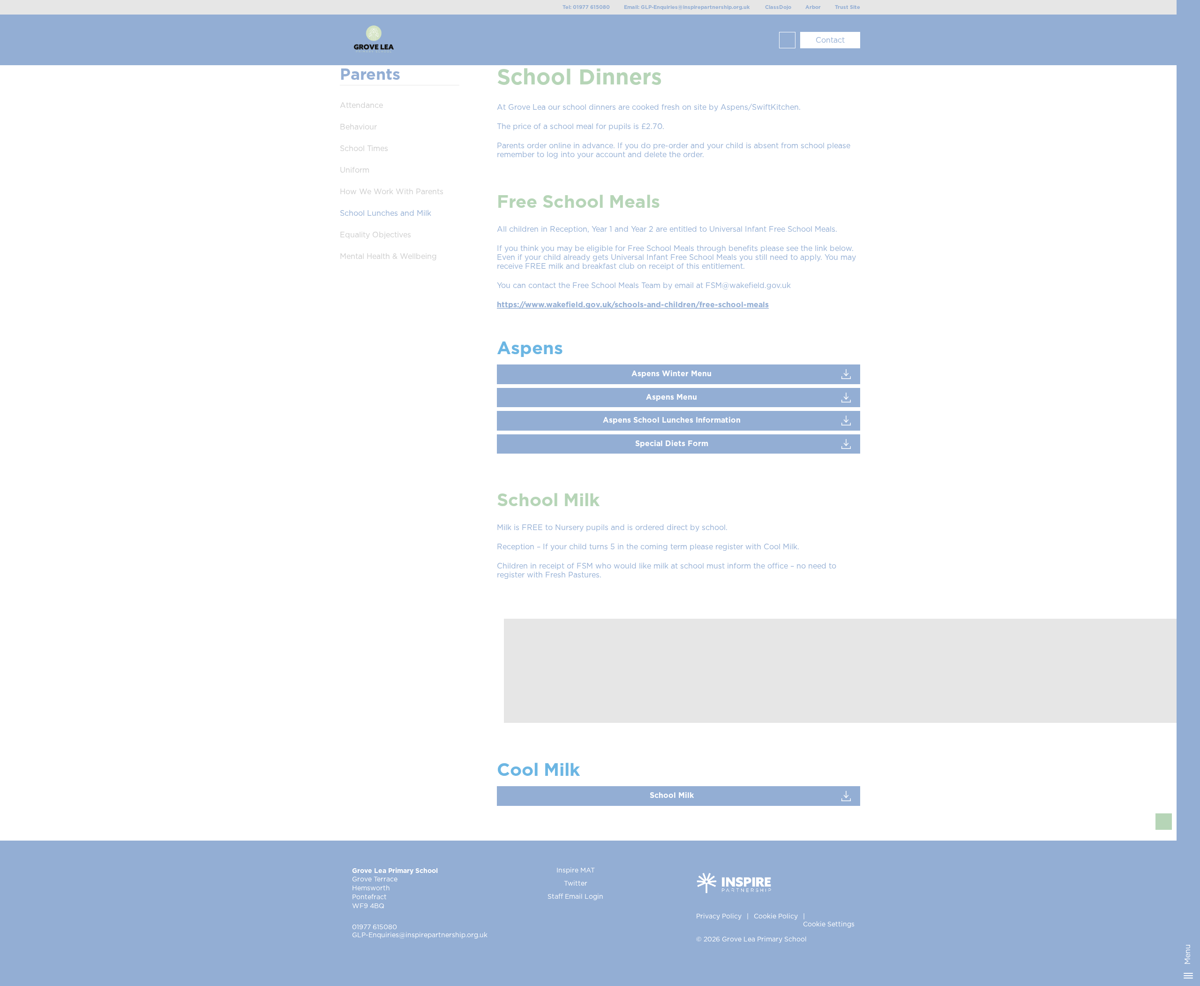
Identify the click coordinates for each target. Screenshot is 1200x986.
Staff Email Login (575, 897)
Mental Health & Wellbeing (388, 256)
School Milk (672, 795)
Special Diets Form (671, 443)
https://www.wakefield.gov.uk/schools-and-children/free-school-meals (633, 305)
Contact (830, 40)
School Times (364, 148)
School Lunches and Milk (385, 213)
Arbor (813, 7)
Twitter (575, 883)
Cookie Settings (829, 924)
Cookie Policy (776, 916)
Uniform (354, 170)
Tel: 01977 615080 (586, 7)
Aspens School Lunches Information (672, 420)
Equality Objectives (375, 235)
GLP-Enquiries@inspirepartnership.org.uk (420, 935)
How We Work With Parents (391, 192)
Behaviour (358, 127)
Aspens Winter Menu (671, 374)
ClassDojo (778, 7)
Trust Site (847, 7)
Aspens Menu (671, 397)
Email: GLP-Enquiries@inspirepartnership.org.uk (687, 7)
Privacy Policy (719, 916)
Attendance (361, 105)
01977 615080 (374, 927)
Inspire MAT (575, 870)
